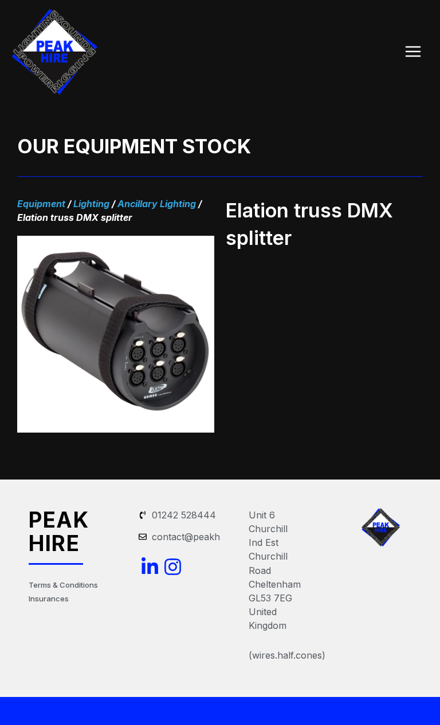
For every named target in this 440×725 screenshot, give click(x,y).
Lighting (91, 203)
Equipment (41, 203)
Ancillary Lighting (156, 203)
